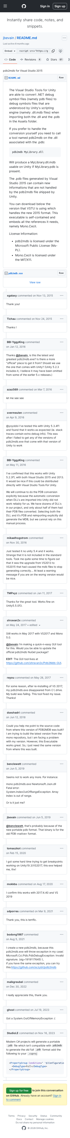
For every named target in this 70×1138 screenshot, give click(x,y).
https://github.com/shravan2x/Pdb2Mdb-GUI (33, 662)
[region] (35, 175)
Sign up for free (18, 1090)
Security (33, 1115)
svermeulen (14, 412)
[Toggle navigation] (5, 6)
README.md (27, 38)
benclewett (14, 763)
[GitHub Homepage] (24, 1128)
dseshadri (13, 712)
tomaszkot (14, 848)
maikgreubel (15, 981)
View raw (35, 282)
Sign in (45, 6)
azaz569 (12, 389)
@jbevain (22, 355)
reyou (10, 677)
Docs (19, 1119)
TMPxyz (12, 593)
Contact (29, 1119)
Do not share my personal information (35, 1122)
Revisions (32, 59)
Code (12, 59)
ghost (10, 1009)
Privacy (22, 1115)
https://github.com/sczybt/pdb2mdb (33, 967)
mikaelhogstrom (17, 537)
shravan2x (14, 620)
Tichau (11, 318)
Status (43, 1115)
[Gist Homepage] (24, 6)
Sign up (60, 6)
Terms (11, 1115)
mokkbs (12, 884)
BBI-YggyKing (15, 342)
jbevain (8, 38)
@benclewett (14, 825)
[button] (53, 51)
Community (56, 1115)
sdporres (13, 911)
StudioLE (12, 1033)
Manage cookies (45, 1119)
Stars (56, 59)
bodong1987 (15, 934)
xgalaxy (12, 295)
